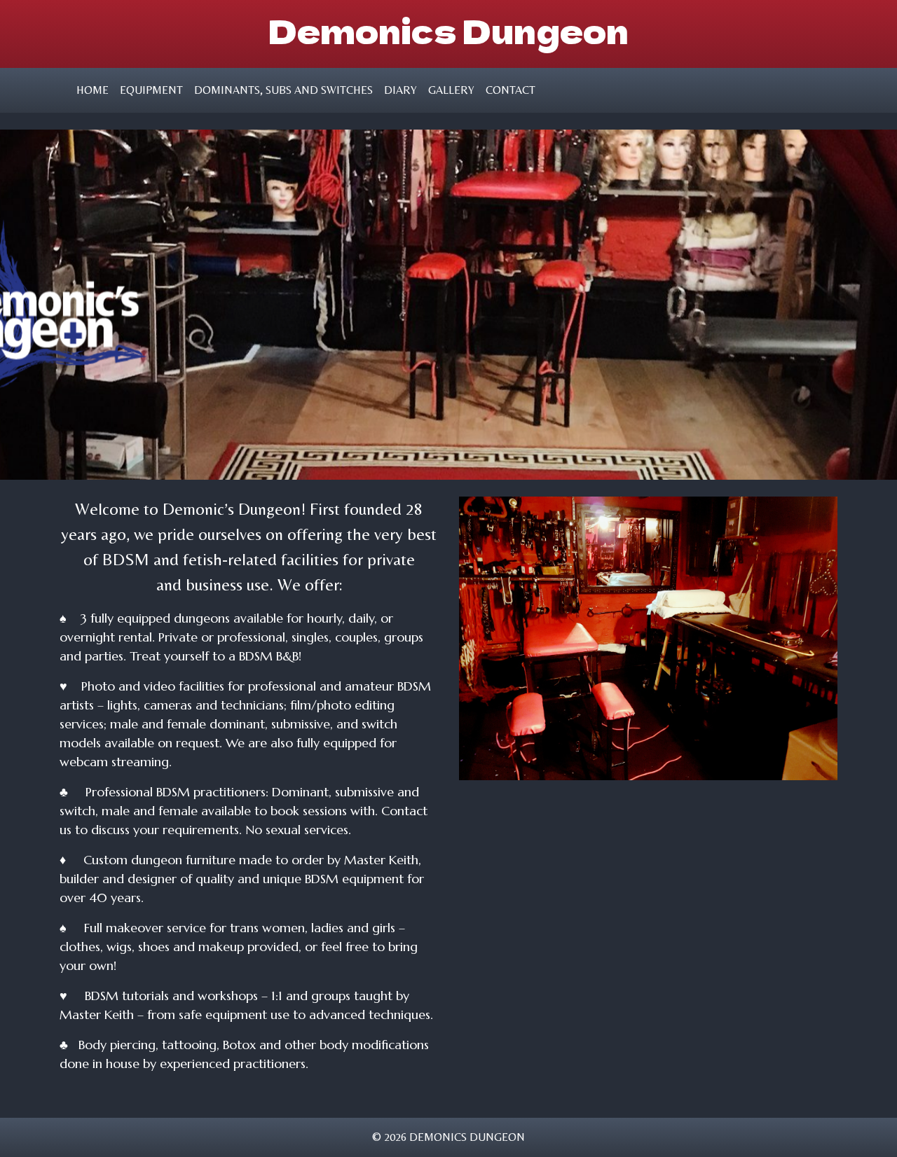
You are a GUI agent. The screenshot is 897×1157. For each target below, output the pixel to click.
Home (92, 90)
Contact (510, 90)
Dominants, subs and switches (283, 90)
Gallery (451, 90)
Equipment (151, 90)
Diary (400, 90)
